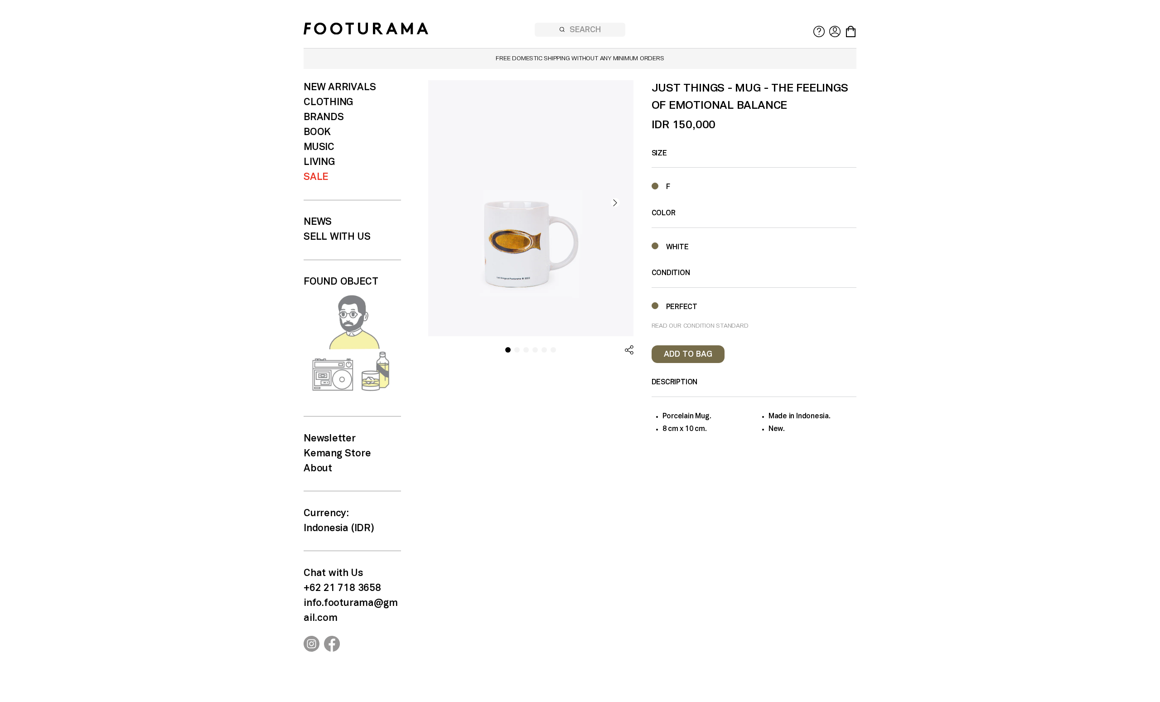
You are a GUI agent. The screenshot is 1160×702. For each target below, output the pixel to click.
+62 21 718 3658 (342, 588)
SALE (316, 177)
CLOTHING (328, 102)
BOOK (317, 132)
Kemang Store (337, 453)
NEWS (318, 222)
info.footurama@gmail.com (351, 611)
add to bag (688, 354)
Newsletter (330, 438)
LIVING (319, 162)
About (318, 468)
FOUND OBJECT (341, 281)
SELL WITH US (337, 237)
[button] (615, 202)
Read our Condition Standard (700, 326)
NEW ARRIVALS (340, 87)
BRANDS (324, 117)
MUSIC (319, 147)
